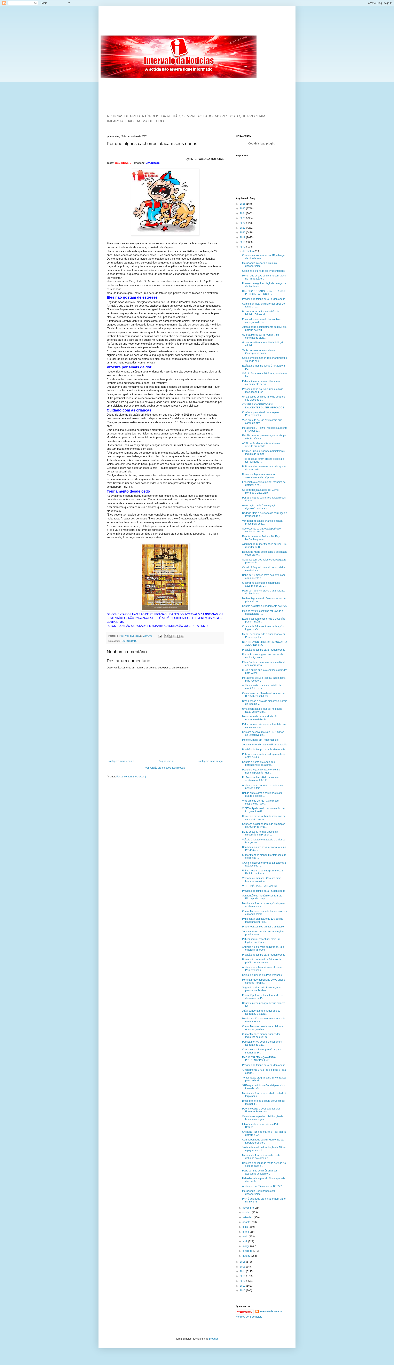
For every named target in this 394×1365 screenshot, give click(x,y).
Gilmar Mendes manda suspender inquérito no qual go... (261, 1035)
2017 (243, 247)
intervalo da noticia (130, 636)
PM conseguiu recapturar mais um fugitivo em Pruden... (261, 940)
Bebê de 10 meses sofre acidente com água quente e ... (263, 576)
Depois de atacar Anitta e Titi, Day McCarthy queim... (261, 538)
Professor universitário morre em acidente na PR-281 (260, 779)
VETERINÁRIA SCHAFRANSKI (259, 886)
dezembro (248, 251)
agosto (247, 1222)
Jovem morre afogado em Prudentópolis (264, 744)
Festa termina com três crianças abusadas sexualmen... (259, 1172)
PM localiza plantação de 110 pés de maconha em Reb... (262, 920)
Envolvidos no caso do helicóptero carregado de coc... (261, 321)
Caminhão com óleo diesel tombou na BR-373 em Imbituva (263, 695)
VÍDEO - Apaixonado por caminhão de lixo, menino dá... (263, 810)
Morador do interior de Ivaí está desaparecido (259, 264)
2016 (243, 1261)
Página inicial (166, 761)
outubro (247, 1212)
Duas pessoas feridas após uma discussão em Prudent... (260, 833)
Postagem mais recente (121, 761)
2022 (243, 223)
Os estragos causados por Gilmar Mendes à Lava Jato (260, 491)
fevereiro (248, 1250)
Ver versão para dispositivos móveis (165, 767)
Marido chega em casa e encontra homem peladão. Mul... (261, 771)
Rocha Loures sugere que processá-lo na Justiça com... (263, 656)
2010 (243, 1290)
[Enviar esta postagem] (159, 636)
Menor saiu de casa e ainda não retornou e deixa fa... (260, 718)
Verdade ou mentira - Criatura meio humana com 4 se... (261, 879)
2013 (243, 1276)
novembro (248, 1207)
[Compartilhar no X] (174, 636)
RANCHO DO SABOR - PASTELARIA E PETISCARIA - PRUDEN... (264, 293)
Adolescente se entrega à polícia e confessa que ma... (261, 530)
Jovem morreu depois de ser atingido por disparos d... (263, 933)
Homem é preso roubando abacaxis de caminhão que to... (264, 818)
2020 (243, 232)
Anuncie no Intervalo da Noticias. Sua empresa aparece (263, 948)
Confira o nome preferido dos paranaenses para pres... (258, 763)
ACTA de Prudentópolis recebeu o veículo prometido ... (261, 445)
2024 (243, 213)
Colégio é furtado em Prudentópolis (262, 975)
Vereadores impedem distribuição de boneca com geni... (262, 1118)
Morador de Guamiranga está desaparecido (258, 1192)
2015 (243, 1266)
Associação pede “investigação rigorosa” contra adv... (259, 507)
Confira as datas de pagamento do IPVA (264, 606)
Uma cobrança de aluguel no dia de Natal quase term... (262, 710)
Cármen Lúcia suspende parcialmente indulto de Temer (263, 452)
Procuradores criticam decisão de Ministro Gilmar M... (260, 313)
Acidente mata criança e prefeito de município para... (262, 687)
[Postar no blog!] (170, 636)
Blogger (213, 1338)
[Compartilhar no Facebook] (178, 636)
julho (246, 1226)
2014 (243, 1271)
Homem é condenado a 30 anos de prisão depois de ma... (262, 961)
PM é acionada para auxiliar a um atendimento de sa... (261, 383)
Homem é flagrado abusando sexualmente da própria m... (259, 476)
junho (246, 1231)
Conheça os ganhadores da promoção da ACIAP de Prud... (263, 825)
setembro (248, 1217)
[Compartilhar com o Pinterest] (182, 636)
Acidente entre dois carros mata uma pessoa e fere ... (262, 787)
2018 (243, 242)
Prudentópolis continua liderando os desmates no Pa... (262, 997)
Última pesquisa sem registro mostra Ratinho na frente (262, 872)
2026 (243, 203)
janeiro (247, 1255)
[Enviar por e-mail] (166, 636)
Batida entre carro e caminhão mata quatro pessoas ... (262, 794)
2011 (243, 1285)
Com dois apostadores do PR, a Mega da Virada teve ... (263, 257)
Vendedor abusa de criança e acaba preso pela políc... (262, 522)
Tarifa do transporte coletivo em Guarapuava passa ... (259, 352)
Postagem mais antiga (210, 761)
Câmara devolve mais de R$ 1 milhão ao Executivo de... (263, 733)
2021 (243, 227)
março (246, 1246)
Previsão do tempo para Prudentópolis (263, 299)
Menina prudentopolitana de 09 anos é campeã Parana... (263, 981)
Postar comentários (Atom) (131, 776)
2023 (243, 218)
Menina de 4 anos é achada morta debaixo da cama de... (261, 1157)
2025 (243, 208)
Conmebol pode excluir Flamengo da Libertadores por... (263, 1141)
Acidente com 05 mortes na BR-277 (262, 1186)
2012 (243, 1281)
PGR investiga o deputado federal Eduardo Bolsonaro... (261, 1110)
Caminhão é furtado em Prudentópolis (263, 270)
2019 (243, 237)
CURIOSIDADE (129, 641)
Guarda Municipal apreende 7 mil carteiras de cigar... (260, 336)
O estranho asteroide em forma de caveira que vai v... (261, 584)
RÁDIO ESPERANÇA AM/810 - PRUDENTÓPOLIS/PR (259, 1059)
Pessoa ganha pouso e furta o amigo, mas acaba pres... (263, 390)
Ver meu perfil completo (249, 1316)
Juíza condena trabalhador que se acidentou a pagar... (261, 1012)
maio (246, 1236)
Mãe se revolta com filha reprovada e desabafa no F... (262, 612)
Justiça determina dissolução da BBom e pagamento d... (263, 1149)
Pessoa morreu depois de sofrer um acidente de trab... (262, 1043)
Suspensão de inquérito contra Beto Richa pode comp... (262, 897)
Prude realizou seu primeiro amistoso (263, 926)
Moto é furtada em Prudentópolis (260, 739)
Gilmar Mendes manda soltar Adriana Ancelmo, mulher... (263, 1028)
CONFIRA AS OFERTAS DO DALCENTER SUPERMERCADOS (263, 406)
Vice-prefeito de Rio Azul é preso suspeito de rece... (260, 802)
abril (245, 1241)
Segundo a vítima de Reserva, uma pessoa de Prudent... (261, 989)
